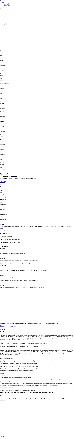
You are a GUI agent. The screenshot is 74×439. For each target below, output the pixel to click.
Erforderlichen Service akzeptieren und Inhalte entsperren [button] (8, 326)
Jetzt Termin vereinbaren (6, 190)
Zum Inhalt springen (3, 0)
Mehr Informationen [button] (3, 181)
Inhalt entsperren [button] (2, 182)
